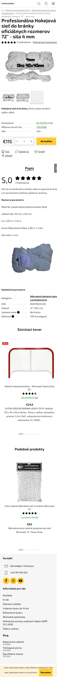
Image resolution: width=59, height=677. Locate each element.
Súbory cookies (10, 628)
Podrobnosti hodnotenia (45, 42)
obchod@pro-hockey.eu (22, 565)
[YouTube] (20, 580)
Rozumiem (46, 672)
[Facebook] (6, 580)
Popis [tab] (29, 168)
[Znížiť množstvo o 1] (17, 141)
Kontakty (7, 595)
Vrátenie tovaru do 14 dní (16, 608)
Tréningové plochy (12, 648)
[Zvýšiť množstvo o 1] (31, 141)
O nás (6, 599)
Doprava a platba (12, 604)
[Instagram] (13, 580)
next (56, 362)
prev (3, 362)
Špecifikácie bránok (13, 654)
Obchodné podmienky (14, 617)
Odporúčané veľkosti (13, 642)
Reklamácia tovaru (12, 612)
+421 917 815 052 (18, 572)
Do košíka (46, 141)
